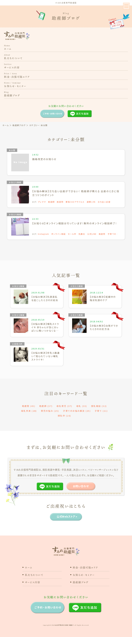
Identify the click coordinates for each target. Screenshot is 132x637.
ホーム (8, 47)
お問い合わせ (81, 486)
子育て (101, 410)
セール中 (72, 234)
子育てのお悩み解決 (77, 410)
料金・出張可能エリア (17, 75)
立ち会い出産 (104, 201)
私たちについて (13, 57)
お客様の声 (17, 344)
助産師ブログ (12, 94)
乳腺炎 (82, 234)
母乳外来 (29, 410)
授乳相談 (99, 406)
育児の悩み (50, 410)
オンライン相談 (58, 234)
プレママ (42, 201)
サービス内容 (12, 66)
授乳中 (64, 415)
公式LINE (92, 234)
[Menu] (126, 6)
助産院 (60, 201)
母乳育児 (64, 406)
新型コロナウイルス (75, 201)
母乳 (81, 406)
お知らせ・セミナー (15, 85)
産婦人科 (91, 201)
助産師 (51, 201)
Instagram (43, 234)
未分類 (12, 150)
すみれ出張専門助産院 (66, 3)
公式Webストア (66, 516)
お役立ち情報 (15, 182)
